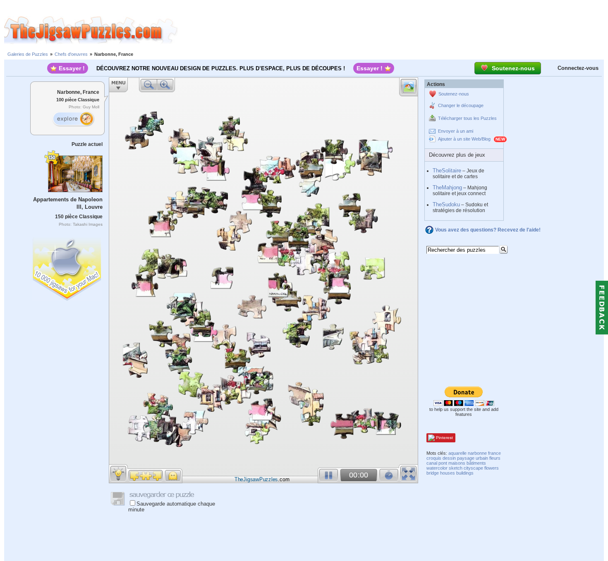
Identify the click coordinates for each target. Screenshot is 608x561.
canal (431, 463)
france (494, 453)
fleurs (494, 458)
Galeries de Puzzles (27, 54)
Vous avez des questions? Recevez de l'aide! (488, 230)
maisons (456, 463)
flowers (491, 468)
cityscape (473, 468)
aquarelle (457, 453)
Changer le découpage (461, 105)
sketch (455, 468)
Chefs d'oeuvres (71, 54)
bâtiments (476, 463)
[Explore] (73, 119)
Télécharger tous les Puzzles (467, 118)
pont (442, 463)
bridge (432, 472)
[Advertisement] (392, 30)
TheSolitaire (447, 170)
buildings (465, 472)
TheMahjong (447, 187)
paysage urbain (472, 458)
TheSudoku (446, 204)
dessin (449, 458)
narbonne (477, 453)
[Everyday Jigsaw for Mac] (67, 267)
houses (447, 472)
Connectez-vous (578, 68)
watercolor (437, 468)
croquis (433, 458)
